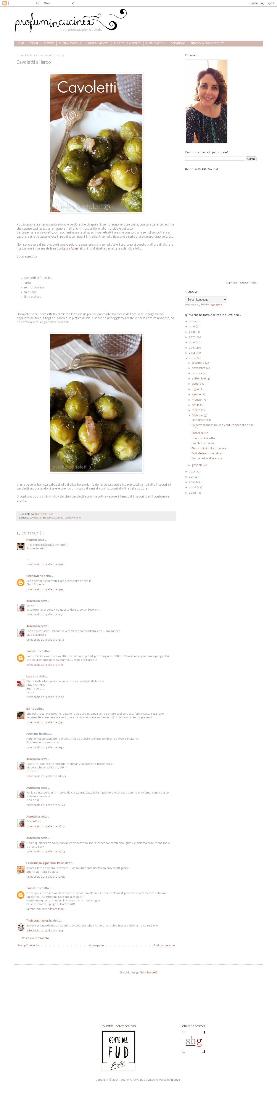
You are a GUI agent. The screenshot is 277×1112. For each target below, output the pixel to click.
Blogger (176, 1079)
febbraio (198, 415)
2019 (192, 326)
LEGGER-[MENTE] (97, 43)
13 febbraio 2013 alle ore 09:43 (45, 851)
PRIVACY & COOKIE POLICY (207, 43)
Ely (28, 708)
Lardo (68, 518)
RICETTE (48, 43)
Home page (96, 945)
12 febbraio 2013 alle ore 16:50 (45, 697)
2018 (192, 332)
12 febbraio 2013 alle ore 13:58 (45, 564)
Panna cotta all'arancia (207, 458)
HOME (20, 43)
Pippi (29, 540)
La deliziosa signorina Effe (43, 863)
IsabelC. (31, 651)
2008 (192, 492)
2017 (192, 337)
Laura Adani (70, 248)
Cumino (58, 518)
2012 (192, 471)
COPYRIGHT (178, 43)
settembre (199, 378)
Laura (30, 676)
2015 (192, 347)
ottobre (197, 373)
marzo (196, 410)
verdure (76, 518)
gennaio (197, 465)
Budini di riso (200, 433)
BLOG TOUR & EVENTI (127, 43)
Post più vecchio (164, 945)
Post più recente (28, 945)
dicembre (198, 363)
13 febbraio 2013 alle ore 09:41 (45, 805)
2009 (193, 487)
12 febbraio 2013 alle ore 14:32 (45, 639)
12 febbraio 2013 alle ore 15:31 (44, 665)
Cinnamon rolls (201, 420)
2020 (192, 321)
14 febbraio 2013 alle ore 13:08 (45, 909)
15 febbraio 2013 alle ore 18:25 (44, 930)
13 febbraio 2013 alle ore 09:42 (45, 826)
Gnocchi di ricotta (203, 438)
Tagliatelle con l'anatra (206, 453)
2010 (192, 482)
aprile (196, 405)
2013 (192, 358)
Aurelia (31, 601)
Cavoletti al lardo (203, 443)
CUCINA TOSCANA (70, 43)
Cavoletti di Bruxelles (41, 518)
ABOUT (34, 43)
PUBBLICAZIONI (156, 43)
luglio (196, 389)
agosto (197, 383)
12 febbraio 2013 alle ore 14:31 (44, 614)
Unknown (32, 576)
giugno (196, 394)
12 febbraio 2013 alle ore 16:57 (45, 722)
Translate (215, 305)
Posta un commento (35, 938)
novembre (199, 368)
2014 (192, 353)
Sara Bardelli (148, 972)
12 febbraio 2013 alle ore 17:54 (45, 747)
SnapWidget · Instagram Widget (241, 283)
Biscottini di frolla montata (209, 448)
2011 (192, 476)
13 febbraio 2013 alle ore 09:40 (46, 776)
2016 (192, 342)
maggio (197, 399)
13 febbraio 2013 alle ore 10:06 (45, 876)
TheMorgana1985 (37, 920)
